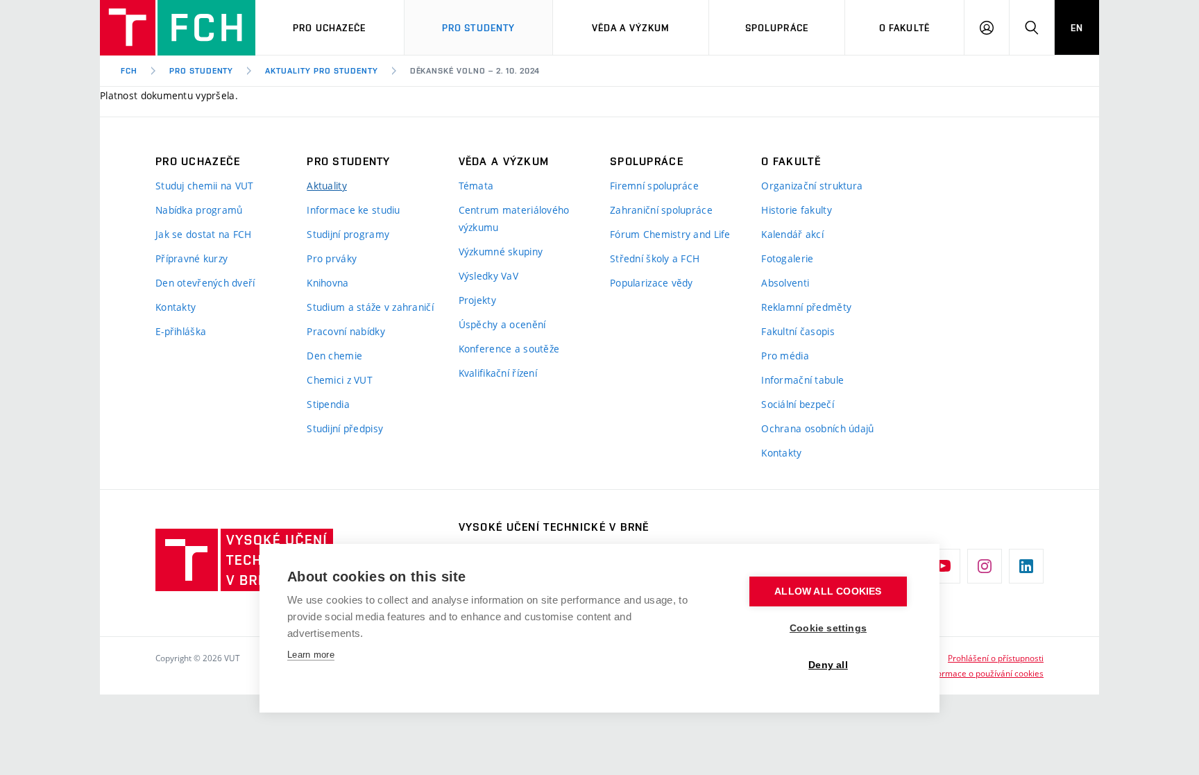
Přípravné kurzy (191, 258)
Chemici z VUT (340, 379)
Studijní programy (348, 234)
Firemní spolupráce (654, 185)
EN (1077, 27)
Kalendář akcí (792, 234)
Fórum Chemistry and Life (670, 234)
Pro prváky (332, 258)
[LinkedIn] (1026, 566)
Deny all (828, 665)
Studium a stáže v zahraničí (370, 307)
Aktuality (327, 185)
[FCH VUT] (177, 28)
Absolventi (785, 282)
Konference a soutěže (509, 348)
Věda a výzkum (631, 27)
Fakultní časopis (797, 331)
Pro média (785, 355)
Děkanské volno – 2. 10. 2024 (475, 71)
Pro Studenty (478, 27)
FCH (129, 71)
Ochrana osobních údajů (817, 428)
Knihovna (327, 282)
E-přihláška (180, 331)
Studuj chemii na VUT (204, 185)
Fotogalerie (787, 258)
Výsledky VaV (488, 275)
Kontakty (175, 307)
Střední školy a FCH (654, 258)
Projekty (477, 300)
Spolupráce (776, 27)
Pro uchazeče (329, 27)
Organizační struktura (811, 185)
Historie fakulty (796, 209)
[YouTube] (943, 566)
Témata (476, 185)
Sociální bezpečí (797, 404)
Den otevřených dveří (205, 282)
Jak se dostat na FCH (203, 234)
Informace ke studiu (353, 209)
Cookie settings (828, 628)
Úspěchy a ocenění (502, 324)
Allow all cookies (827, 591)
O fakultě (904, 27)
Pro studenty (201, 71)
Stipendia (328, 404)
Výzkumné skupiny (501, 251)
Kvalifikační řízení (498, 373)
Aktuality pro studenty (321, 71)
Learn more (310, 654)
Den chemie (334, 355)
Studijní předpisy (345, 428)
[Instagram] (984, 566)
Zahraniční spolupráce (661, 209)
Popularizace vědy (651, 282)
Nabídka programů (198, 209)
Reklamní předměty (806, 307)
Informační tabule (802, 379)
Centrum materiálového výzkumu (514, 218)
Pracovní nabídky (345, 331)
